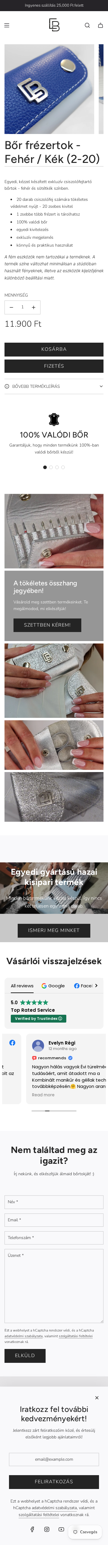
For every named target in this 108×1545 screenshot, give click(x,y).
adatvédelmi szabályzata (23, 1336)
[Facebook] (32, 1529)
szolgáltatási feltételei (76, 1336)
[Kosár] (100, 25)
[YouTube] (61, 1529)
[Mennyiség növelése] (33, 307)
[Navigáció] (6, 25)
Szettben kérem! (47, 625)
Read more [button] (21, 1095)
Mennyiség (16, 295)
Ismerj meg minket (54, 930)
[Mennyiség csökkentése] (11, 307)
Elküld (25, 1355)
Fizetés (54, 366)
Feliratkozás (54, 1481)
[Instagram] (46, 1529)
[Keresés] (87, 25)
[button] (45, 467)
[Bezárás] (97, 1397)
